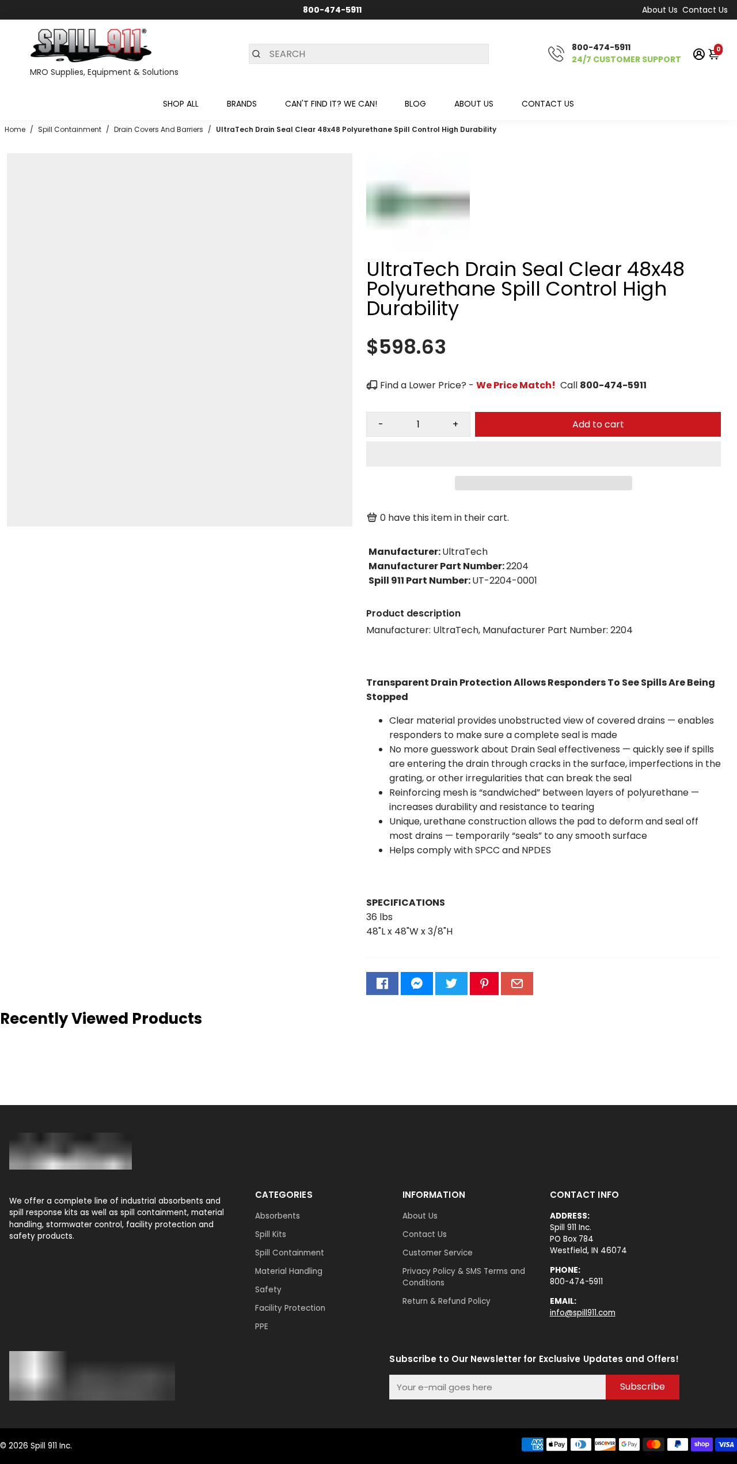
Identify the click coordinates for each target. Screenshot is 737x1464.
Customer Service (437, 1252)
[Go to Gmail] (517, 983)
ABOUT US (473, 103)
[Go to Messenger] (417, 983)
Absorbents (277, 1215)
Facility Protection (290, 1308)
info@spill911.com (583, 1312)
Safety (268, 1289)
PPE (261, 1326)
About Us (660, 10)
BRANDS (242, 103)
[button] (543, 454)
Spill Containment (289, 1252)
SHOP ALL (181, 103)
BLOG (415, 103)
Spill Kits (270, 1234)
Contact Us (705, 10)
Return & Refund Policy (446, 1301)
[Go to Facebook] (382, 983)
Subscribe (642, 1386)
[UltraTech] (418, 253)
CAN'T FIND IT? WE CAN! (331, 103)
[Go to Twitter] (451, 983)
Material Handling (288, 1271)
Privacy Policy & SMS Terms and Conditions (463, 1277)
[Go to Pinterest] (484, 983)
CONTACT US (548, 103)
